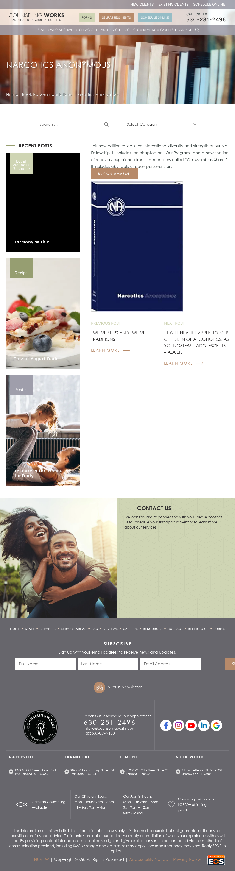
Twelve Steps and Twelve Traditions (118, 336)
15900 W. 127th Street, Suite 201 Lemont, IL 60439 (148, 772)
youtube (191, 725)
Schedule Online (209, 4)
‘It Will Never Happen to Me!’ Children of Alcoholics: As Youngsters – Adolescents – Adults (196, 342)
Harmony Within (31, 242)
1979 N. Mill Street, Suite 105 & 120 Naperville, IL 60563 (36, 772)
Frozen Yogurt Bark (35, 358)
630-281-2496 (206, 19)
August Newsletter (124, 687)
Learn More (105, 350)
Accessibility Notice (148, 859)
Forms (87, 17)
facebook (166, 725)
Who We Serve (61, 29)
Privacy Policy (187, 859)
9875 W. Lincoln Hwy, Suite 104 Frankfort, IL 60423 (92, 772)
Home (15, 629)
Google (216, 725)
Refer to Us (198, 629)
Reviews (149, 29)
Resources (130, 29)
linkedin (204, 725)
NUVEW (41, 859)
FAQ (102, 29)
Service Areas (74, 629)
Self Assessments (116, 17)
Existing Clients (173, 4)
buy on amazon (114, 173)
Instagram (178, 725)
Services (86, 29)
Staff (42, 29)
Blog (113, 29)
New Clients (142, 4)
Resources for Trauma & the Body (41, 473)
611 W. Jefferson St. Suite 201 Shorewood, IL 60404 (202, 772)
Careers (166, 29)
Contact (184, 29)
